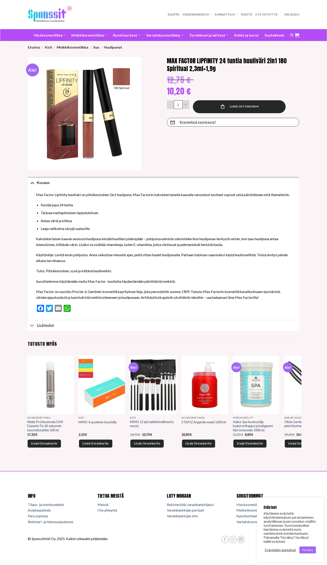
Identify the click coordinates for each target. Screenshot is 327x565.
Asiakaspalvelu (39, 510)
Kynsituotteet (125, 35)
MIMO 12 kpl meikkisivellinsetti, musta (152, 424)
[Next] (299, 408)
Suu (96, 47)
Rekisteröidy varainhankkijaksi (190, 504)
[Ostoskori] (297, 35)
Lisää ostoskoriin (244, 106)
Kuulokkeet (275, 35)
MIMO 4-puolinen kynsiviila (98, 422)
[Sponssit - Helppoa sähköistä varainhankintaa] (50, 14)
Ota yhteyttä (266, 14)
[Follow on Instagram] (233, 539)
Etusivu (34, 47)
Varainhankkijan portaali (185, 510)
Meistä (246, 14)
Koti (48, 47)
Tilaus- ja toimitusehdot (46, 504)
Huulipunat (113, 47)
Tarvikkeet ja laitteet (207, 35)
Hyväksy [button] (307, 550)
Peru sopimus (38, 516)
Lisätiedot (45, 325)
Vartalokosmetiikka (163, 35)
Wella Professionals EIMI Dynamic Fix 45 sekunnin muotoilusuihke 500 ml (45, 426)
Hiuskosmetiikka (48, 35)
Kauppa (174, 14)
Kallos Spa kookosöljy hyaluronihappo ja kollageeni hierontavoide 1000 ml (253, 426)
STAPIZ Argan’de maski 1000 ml (204, 422)
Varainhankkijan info (182, 516)
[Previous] (28, 408)
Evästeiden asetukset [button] (280, 550)
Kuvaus (43, 182)
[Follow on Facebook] (225, 539)
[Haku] (291, 35)
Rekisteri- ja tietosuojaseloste (50, 522)
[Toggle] (32, 182)
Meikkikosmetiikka (87, 35)
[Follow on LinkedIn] (241, 539)
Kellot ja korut (246, 35)
